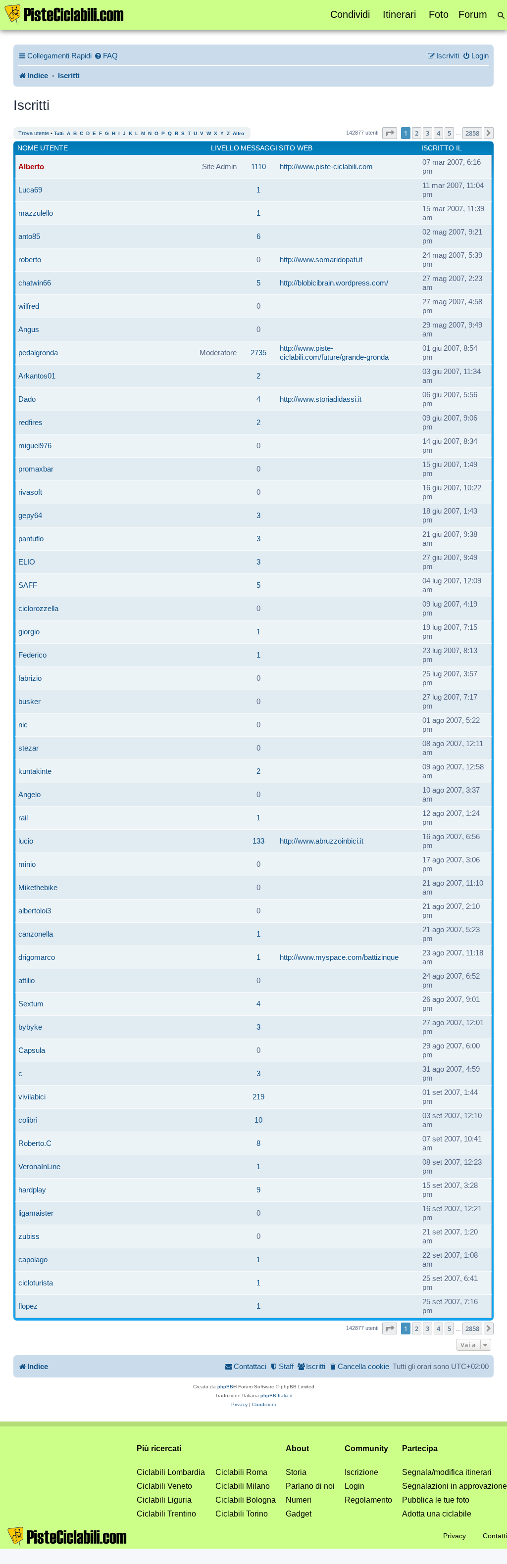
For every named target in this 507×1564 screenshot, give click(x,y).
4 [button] (438, 133)
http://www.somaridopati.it (321, 259)
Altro (238, 133)
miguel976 (34, 445)
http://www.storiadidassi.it (320, 399)
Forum (472, 14)
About (297, 1448)
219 (258, 1096)
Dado (27, 399)
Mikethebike (37, 887)
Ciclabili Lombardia (171, 1472)
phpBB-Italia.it (276, 1395)
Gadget (298, 1514)
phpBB (225, 1386)
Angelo (29, 794)
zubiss (29, 1236)
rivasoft (30, 492)
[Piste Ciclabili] (64, 13)
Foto (439, 14)
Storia (296, 1472)
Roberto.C (34, 1143)
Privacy (454, 1536)
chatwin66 (34, 283)
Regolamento (368, 1500)
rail (23, 817)
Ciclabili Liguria (164, 1500)
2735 (258, 352)
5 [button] (449, 133)
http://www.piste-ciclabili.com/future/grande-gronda (334, 352)
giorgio (29, 631)
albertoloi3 (34, 910)
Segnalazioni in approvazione (454, 1486)
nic (23, 724)
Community (366, 1448)
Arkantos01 (36, 376)
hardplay (32, 1189)
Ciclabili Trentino (166, 1514)
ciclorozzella (38, 608)
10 (258, 1120)
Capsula (31, 1050)
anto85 (29, 236)
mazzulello (35, 213)
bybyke (30, 1027)
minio (27, 864)
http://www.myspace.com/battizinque (339, 957)
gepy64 (30, 515)
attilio (26, 980)
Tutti (59, 133)
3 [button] (427, 133)
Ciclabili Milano (242, 1486)
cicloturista (35, 1283)
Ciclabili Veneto (164, 1486)
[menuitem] (106, 55)
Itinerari (399, 14)
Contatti (495, 1536)
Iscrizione (361, 1472)
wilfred (28, 306)
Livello (225, 148)
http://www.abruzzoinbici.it (321, 841)
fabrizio (30, 678)
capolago (33, 1259)
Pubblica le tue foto (435, 1500)
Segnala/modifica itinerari (447, 1472)
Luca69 (30, 190)
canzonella (35, 934)
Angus (28, 329)
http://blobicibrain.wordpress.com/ (334, 283)
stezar (28, 748)
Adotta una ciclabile (436, 1514)
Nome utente (42, 148)
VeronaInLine (39, 1166)
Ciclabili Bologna (245, 1500)
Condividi (350, 14)
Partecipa (420, 1448)
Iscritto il (441, 148)
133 (258, 841)
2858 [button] (472, 133)
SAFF (27, 585)
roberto (29, 259)
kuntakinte (34, 771)
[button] (389, 133)
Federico (32, 655)
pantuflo (31, 538)
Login (354, 1486)
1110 (258, 166)
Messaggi (259, 148)
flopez (28, 1306)
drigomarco (36, 957)
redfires (30, 422)
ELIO (26, 562)
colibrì (28, 1120)
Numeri (298, 1500)
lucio (25, 841)
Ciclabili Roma (241, 1472)
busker (29, 701)
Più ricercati (159, 1448)
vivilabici (32, 1096)
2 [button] (416, 133)
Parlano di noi (310, 1486)
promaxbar (35, 469)
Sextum (31, 1003)
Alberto (31, 166)
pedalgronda (38, 352)
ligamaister (35, 1213)
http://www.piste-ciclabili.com (326, 166)
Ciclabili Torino (241, 1514)
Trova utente (33, 133)
